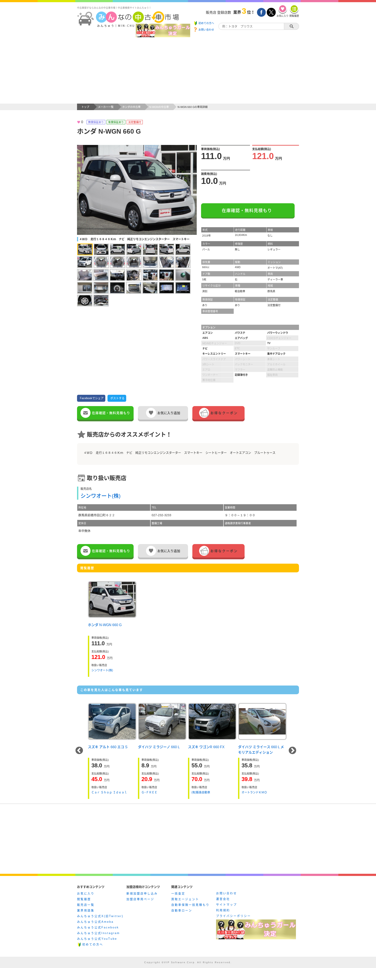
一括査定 (178, 893)
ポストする (117, 398)
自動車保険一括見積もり (190, 904)
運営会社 (223, 899)
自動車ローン (181, 910)
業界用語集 (85, 910)
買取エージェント (185, 899)
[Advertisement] (188, 70)
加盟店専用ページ (140, 899)
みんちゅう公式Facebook (98, 927)
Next (292, 750)
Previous (79, 750)
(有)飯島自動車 (200, 792)
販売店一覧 (85, 904)
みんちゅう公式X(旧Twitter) (100, 916)
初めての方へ (92, 944)
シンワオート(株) (101, 496)
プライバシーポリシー (233, 916)
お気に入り (85, 893)
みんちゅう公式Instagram (98, 933)
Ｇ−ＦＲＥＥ (149, 792)
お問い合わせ (226, 893)
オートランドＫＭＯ (254, 792)
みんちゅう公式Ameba (95, 921)
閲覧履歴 (84, 899)
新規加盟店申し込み (142, 893)
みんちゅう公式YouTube (97, 938)
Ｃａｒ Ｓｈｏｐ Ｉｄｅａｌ (109, 792)
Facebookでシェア (92, 398)
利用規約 (223, 910)
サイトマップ (226, 904)
